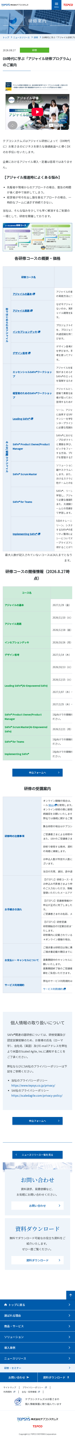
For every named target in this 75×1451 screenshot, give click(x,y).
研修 (36, 37)
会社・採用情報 (29, 1391)
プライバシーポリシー (32, 1387)
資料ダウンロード (37, 1260)
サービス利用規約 (53, 989)
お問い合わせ (37, 1206)
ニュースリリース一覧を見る (37, 1154)
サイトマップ (9, 1387)
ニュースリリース (21, 37)
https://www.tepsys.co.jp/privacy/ (33, 1085)
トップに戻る (16, 1305)
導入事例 (9, 1348)
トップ (6, 37)
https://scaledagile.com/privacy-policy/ (36, 1095)
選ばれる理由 (12, 1315)
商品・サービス (14, 1326)
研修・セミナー (12, 1368)
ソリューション (14, 1337)
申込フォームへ (37, 772)
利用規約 (7, 1391)
